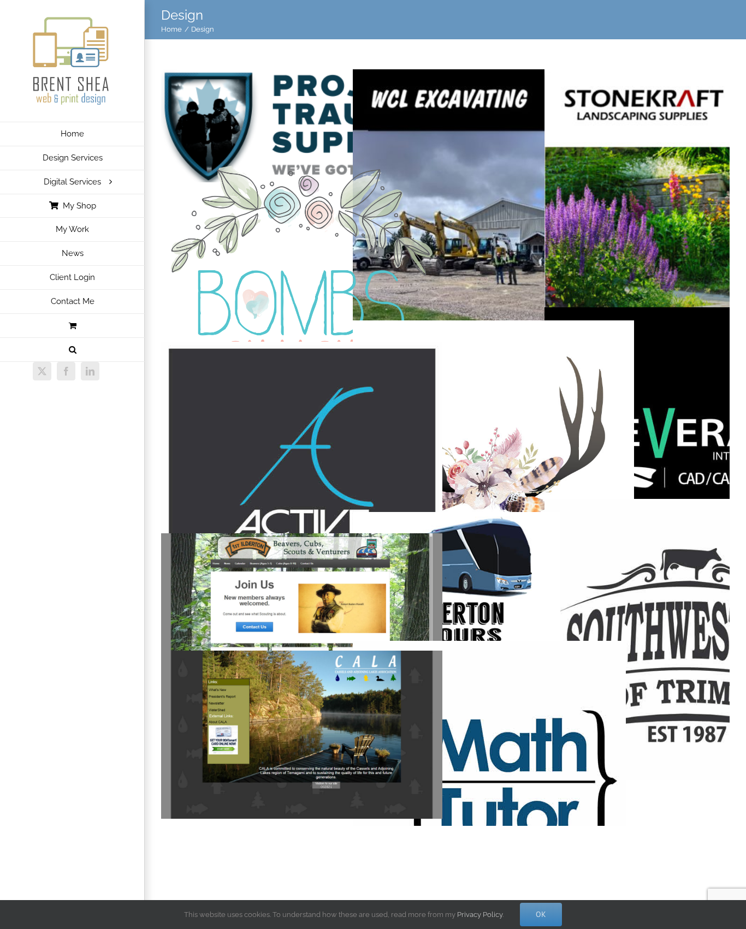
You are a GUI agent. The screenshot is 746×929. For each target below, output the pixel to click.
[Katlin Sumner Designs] (493, 329)
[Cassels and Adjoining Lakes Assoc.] (301, 659)
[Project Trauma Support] (301, 78)
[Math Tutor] (489, 650)
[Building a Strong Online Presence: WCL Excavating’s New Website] (493, 78)
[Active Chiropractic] (301, 351)
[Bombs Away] (301, 159)
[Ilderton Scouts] (301, 542)
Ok (541, 914)
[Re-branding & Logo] (456, 521)
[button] (72, 350)
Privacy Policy (479, 914)
